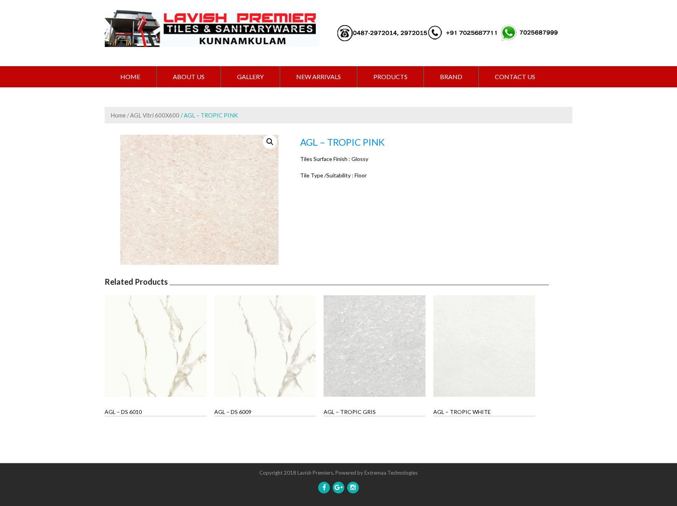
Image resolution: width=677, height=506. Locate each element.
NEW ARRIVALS (318, 76)
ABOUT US (189, 76)
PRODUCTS (390, 76)
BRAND (451, 76)
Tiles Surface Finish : (325, 158)
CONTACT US (515, 76)
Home (130, 76)
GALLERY (250, 76)
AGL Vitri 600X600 (154, 115)
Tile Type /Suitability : (326, 175)
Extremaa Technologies (391, 473)
